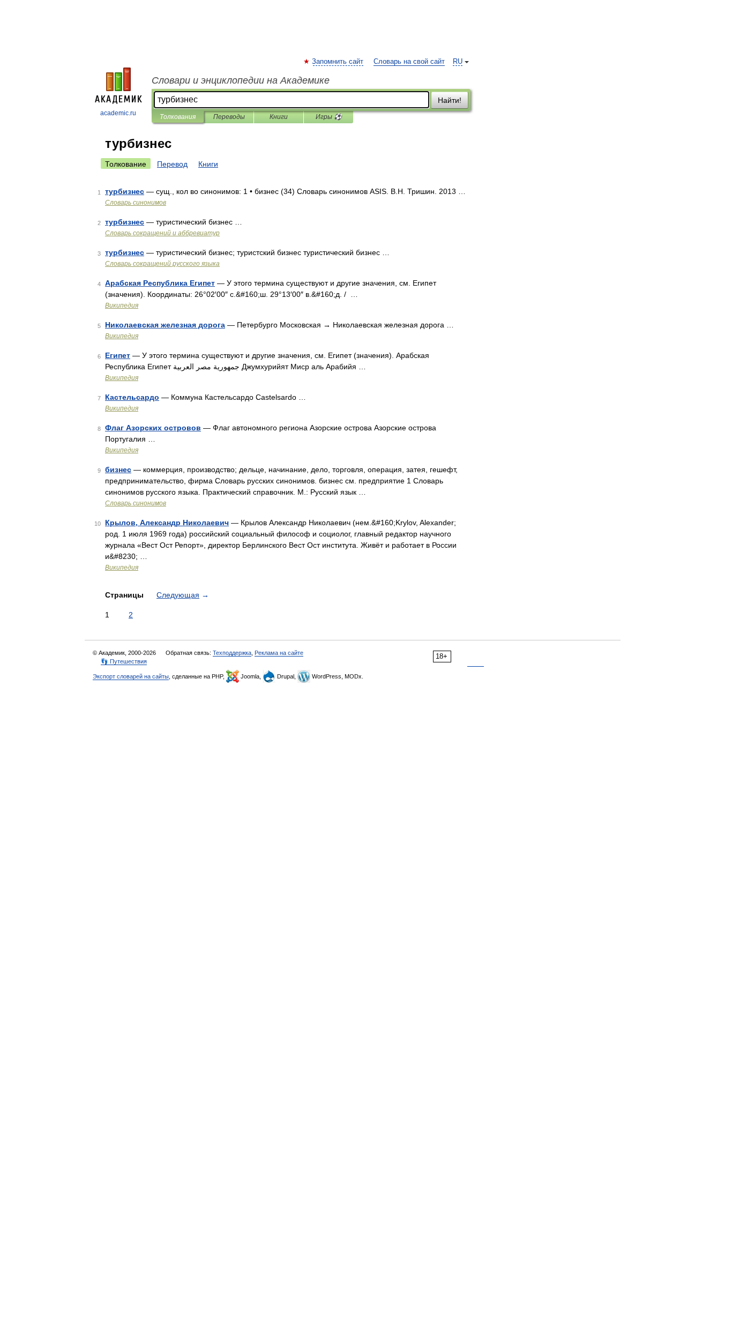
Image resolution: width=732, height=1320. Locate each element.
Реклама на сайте (279, 653)
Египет (117, 355)
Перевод (172, 164)
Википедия (121, 305)
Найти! (449, 100)
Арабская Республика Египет (160, 283)
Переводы (229, 117)
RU (457, 61)
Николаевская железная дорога (165, 324)
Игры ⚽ (329, 117)
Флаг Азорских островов (153, 427)
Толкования (178, 117)
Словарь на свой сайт (409, 61)
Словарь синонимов (135, 202)
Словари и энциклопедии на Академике (241, 80)
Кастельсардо (132, 397)
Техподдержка (232, 653)
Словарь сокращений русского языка (162, 263)
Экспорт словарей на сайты (131, 676)
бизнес (118, 469)
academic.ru (118, 113)
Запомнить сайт (338, 61)
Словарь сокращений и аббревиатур (162, 233)
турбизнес (124, 191)
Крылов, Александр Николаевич (167, 522)
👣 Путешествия (124, 661)
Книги (279, 117)
